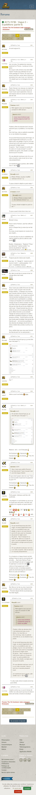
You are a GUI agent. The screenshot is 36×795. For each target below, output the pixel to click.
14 (13, 35)
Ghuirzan (4, 89)
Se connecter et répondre (18, 721)
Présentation (6, 740)
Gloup (3, 274)
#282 (31, 59)
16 (21, 35)
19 (4, 38)
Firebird (12, 105)
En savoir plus (17, 788)
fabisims (4, 496)
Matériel (4, 747)
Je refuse (18, 791)
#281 (31, 45)
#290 (31, 284)
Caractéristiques (7, 744)
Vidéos (22, 742)
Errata (21, 749)
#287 (31, 215)
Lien (26, 394)
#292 (31, 377)
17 (25, 35)
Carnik (4, 219)
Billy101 (4, 257)
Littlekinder (5, 602)
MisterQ (12, 174)
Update (15, 114)
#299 (31, 598)
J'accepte (27, 788)
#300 (31, 687)
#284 (31, 99)
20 (7, 38)
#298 (31, 584)
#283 (31, 85)
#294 (31, 405)
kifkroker (4, 174)
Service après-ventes (8, 772)
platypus (4, 64)
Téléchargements (25, 747)
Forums (5, 27)
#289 (31, 270)
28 (18, 38)
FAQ (21, 740)
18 (28, 35)
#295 (31, 462)
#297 (31, 519)
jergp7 (4, 395)
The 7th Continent (14, 27)
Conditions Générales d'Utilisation (8, 762)
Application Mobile (25, 751)
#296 (31, 492)
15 (17, 35)
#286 (31, 187)
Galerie (4, 749)
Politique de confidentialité (6, 767)
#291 (31, 336)
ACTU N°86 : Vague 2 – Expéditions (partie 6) (15, 23)
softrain (4, 49)
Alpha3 (4, 409)
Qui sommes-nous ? (8, 759)
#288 (31, 253)
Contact (4, 770)
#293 (31, 391)
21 (11, 38)
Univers (4, 742)
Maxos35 (4, 104)
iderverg (4, 289)
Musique (22, 744)
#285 (31, 170)
